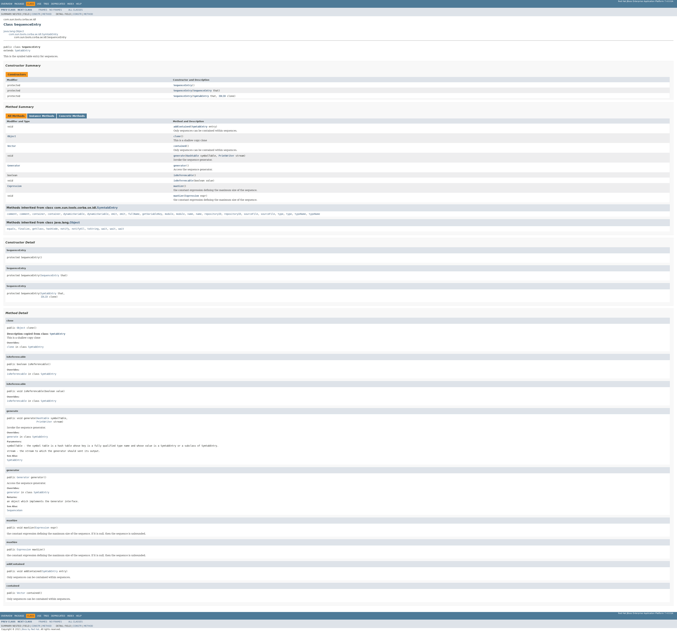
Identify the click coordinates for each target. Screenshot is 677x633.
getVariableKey (152, 214)
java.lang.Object (14, 31)
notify (64, 228)
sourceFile (251, 214)
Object (11, 136)
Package (19, 4)
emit (114, 214)
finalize (23, 228)
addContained (181, 126)
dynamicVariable (73, 214)
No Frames (55, 10)
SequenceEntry (182, 85)
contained (179, 146)
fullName (133, 214)
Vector (11, 146)
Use (39, 4)
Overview (6, 4)
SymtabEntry (22, 50)
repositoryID (212, 214)
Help (78, 4)
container (38, 214)
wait (104, 228)
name (190, 214)
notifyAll (78, 228)
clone (177, 136)
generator (179, 165)
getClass (38, 228)
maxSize (178, 186)
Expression (14, 186)
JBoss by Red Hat (30, 629)
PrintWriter (226, 155)
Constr (36, 14)
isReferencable (183, 175)
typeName (300, 214)
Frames (43, 10)
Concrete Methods (72, 116)
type (280, 214)
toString (93, 228)
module (169, 214)
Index (70, 4)
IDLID (222, 96)
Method (46, 14)
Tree (46, 4)
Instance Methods (41, 116)
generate (179, 155)
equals (11, 228)
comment (12, 214)
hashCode (52, 228)
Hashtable (192, 155)
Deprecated (58, 4)
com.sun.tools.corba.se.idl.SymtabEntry (33, 34)
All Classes (75, 10)
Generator (13, 165)
